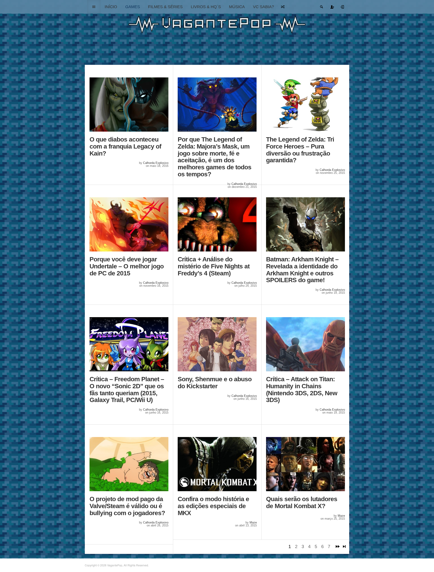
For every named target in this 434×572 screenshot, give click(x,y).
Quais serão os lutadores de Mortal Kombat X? (301, 502)
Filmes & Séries (165, 7)
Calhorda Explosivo (155, 163)
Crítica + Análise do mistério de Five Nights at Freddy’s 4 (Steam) (214, 266)
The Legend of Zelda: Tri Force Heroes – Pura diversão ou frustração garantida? (300, 150)
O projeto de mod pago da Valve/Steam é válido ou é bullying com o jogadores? (127, 506)
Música (237, 7)
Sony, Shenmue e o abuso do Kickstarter (215, 383)
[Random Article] (283, 7)
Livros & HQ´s (206, 7)
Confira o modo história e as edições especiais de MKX (213, 506)
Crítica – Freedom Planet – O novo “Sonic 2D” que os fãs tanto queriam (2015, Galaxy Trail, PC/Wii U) (127, 389)
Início (111, 7)
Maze (253, 522)
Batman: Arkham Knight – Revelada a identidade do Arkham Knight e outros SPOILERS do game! (302, 270)
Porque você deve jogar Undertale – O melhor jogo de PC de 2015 (127, 266)
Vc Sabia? (263, 7)
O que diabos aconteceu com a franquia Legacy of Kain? (125, 146)
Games (132, 7)
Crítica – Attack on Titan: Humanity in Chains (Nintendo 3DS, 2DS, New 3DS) (301, 389)
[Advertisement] (221, 50)
